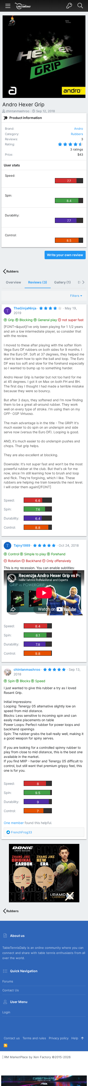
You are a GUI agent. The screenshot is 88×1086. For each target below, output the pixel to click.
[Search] (80, 6)
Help (74, 1038)
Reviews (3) (37, 282)
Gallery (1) (62, 282)
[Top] (82, 1038)
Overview (13, 282)
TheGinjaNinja (25, 308)
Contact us (10, 990)
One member (14, 823)
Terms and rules (34, 1038)
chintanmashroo (17, 111)
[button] (8, 6)
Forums (7, 981)
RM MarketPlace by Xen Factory (37, 1057)
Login (6, 1012)
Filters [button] (74, 295)
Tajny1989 (22, 545)
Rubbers (77, 134)
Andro (78, 128)
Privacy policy (59, 1038)
